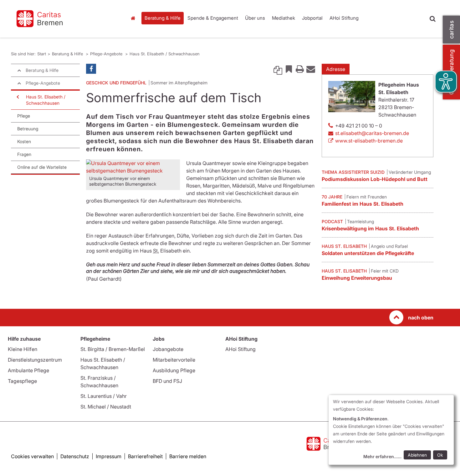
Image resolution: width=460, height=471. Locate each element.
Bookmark (289, 69)
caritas (451, 29)
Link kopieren (278, 69)
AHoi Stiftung (344, 18)
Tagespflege (22, 381)
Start (133, 18)
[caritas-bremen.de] (64, 19)
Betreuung (27, 128)
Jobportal (312, 18)
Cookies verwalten (32, 456)
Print (299, 69)
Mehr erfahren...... (382, 456)
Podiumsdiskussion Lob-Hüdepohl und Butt (374, 179)
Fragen (24, 154)
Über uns (255, 18)
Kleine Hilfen (22, 349)
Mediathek (283, 18)
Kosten (24, 141)
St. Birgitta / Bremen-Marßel (112, 349)
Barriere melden (187, 456)
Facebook (91, 69)
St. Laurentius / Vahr (103, 396)
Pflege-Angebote (107, 53)
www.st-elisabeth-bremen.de (369, 141)
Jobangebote (168, 349)
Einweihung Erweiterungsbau (357, 278)
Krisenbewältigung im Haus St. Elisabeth (370, 228)
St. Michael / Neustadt (105, 406)
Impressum (108, 456)
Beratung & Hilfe (163, 18)
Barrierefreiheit (145, 456)
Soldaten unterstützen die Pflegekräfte (368, 253)
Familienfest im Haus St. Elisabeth (362, 204)
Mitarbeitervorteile (174, 360)
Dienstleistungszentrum (35, 360)
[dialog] (391, 430)
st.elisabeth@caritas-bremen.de (372, 133)
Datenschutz (74, 456)
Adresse (335, 69)
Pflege (23, 115)
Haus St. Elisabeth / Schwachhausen (165, 53)
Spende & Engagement (212, 18)
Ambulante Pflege (28, 370)
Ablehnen (417, 455)
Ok (440, 455)
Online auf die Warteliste (42, 167)
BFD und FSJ (167, 381)
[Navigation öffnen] (17, 97)
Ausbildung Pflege (174, 370)
